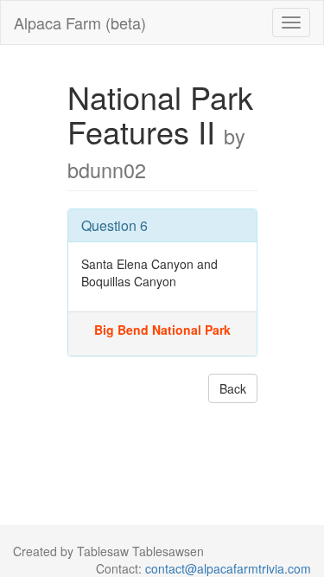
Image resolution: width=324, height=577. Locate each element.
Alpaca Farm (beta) (80, 22)
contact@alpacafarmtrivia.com (228, 568)
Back (232, 388)
